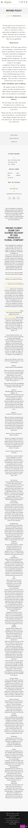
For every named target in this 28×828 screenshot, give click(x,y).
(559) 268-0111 (14, 188)
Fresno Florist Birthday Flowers (14, 277)
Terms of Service (13, 138)
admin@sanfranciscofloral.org (14, 193)
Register (18, 175)
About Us (10, 173)
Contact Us (14, 141)
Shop (9, 175)
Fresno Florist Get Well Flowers (12, 310)
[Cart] (22, 2)
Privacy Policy (14, 135)
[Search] (20, 2)
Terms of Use (12, 823)
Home (8, 16)
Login (17, 173)
